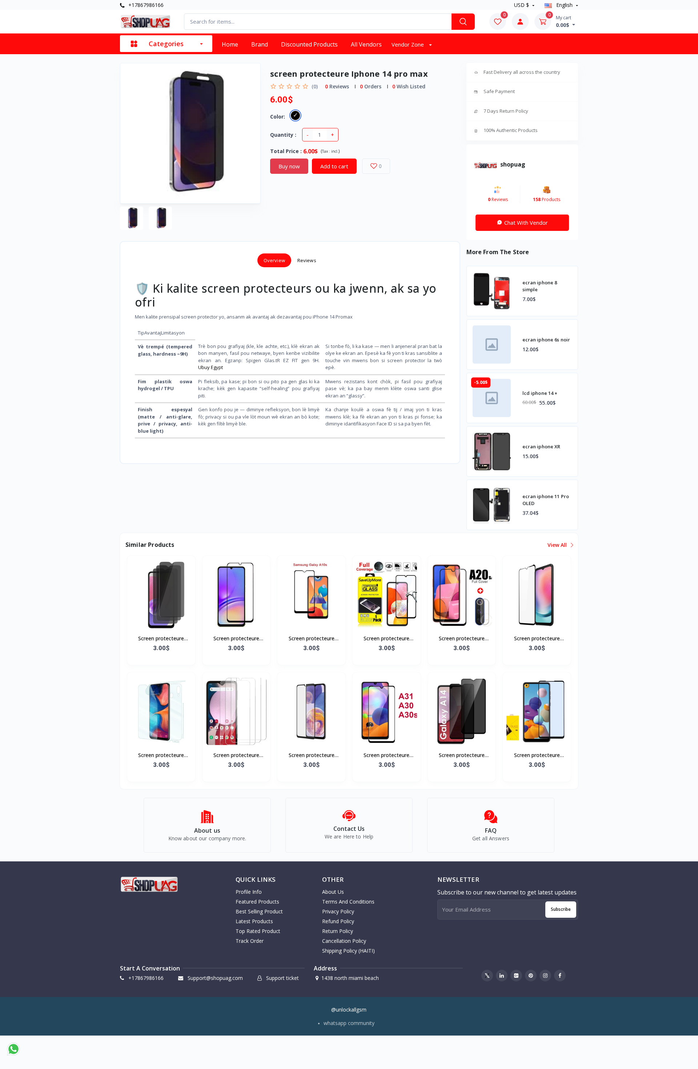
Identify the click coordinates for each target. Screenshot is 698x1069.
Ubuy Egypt (210, 367)
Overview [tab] (274, 260)
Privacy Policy (338, 911)
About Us (333, 891)
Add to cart (334, 166)
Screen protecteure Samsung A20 (161, 756)
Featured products (257, 901)
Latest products (254, 921)
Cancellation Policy (344, 940)
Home (230, 44)
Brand (259, 44)
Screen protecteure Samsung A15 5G (386, 639)
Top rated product (258, 931)
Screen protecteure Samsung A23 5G (236, 756)
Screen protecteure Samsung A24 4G (537, 639)
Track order (250, 940)
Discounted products (309, 44)
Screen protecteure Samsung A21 (537, 756)
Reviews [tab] (306, 260)
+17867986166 (145, 4)
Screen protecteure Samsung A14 (462, 756)
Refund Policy (338, 921)
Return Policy (337, 931)
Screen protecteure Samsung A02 (161, 639)
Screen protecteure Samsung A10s (311, 639)
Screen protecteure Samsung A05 (236, 639)
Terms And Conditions (348, 901)
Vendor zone (408, 44)
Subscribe (561, 909)
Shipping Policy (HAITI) (348, 950)
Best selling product (259, 911)
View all (557, 544)
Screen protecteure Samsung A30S (386, 756)
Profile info (249, 891)
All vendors (366, 44)
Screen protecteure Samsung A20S (462, 639)
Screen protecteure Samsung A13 (311, 756)
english (564, 4)
